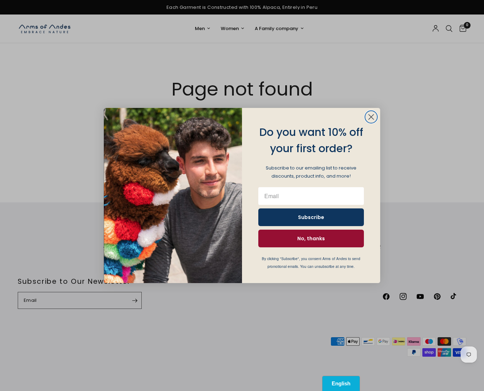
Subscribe (311, 217)
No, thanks (311, 238)
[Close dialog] (371, 117)
